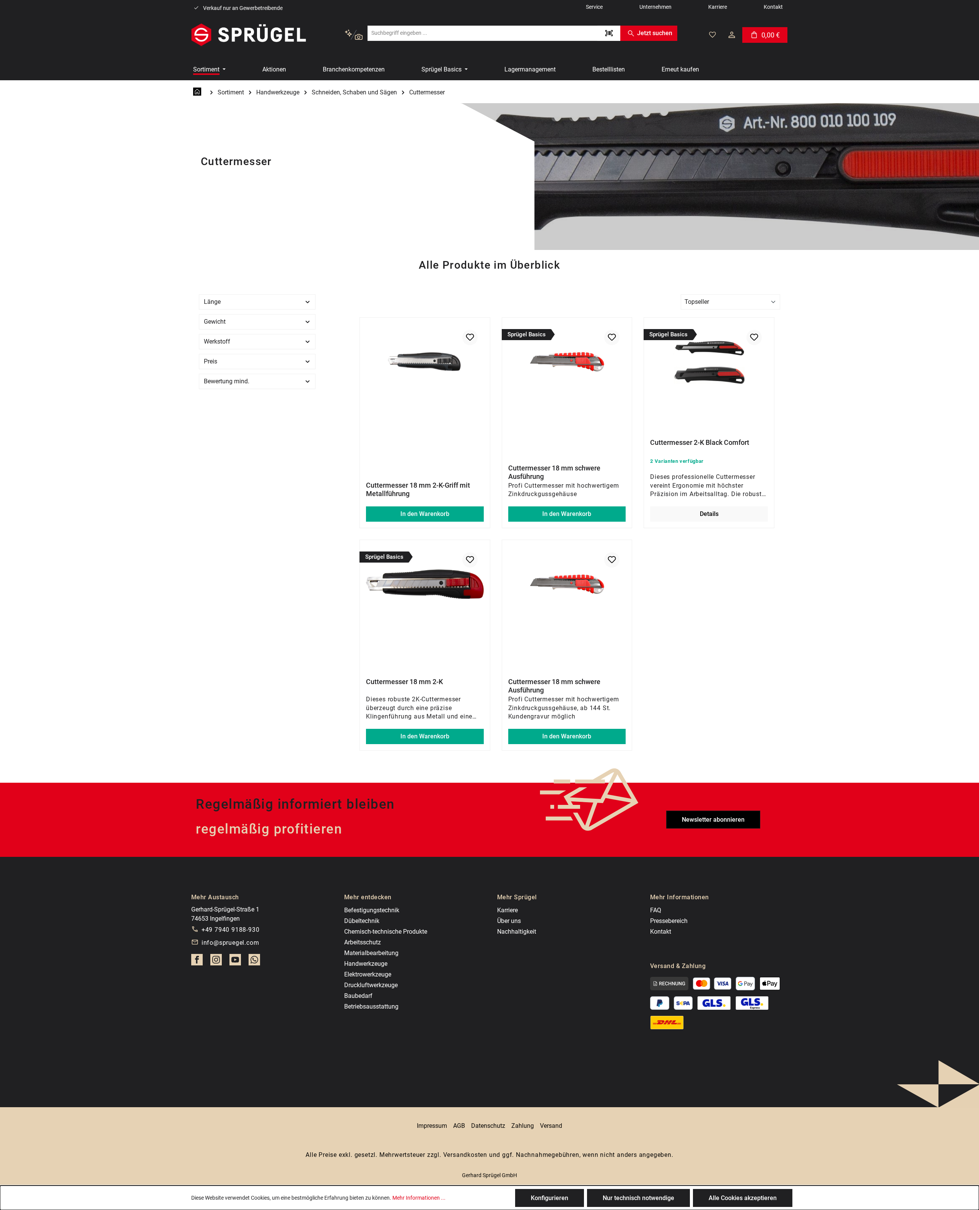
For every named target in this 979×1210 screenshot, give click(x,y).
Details (709, 513)
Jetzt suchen (654, 33)
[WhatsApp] (254, 962)
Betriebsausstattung (371, 1006)
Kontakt (660, 931)
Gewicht (215, 321)
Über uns (509, 921)
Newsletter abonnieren (713, 819)
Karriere (507, 910)
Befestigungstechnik (371, 910)
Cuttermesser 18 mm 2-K (404, 682)
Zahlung (522, 1125)
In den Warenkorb (424, 513)
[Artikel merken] (470, 337)
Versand (551, 1125)
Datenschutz (488, 1125)
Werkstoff (217, 341)
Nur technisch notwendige (638, 1198)
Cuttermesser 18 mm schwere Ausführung (554, 472)
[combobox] (482, 33)
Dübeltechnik (361, 921)
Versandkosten (465, 1154)
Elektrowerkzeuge (367, 974)
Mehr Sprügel (517, 897)
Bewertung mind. (226, 381)
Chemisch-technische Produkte (385, 931)
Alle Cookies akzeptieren (743, 1198)
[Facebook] (197, 962)
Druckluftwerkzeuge (371, 985)
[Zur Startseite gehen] (248, 34)
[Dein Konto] (732, 35)
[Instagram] (216, 962)
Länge (212, 301)
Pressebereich (669, 921)
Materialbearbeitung (371, 953)
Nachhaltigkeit (516, 931)
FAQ (655, 910)
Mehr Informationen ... (419, 1198)
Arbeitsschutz (362, 942)
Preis (210, 361)
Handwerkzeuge (365, 963)
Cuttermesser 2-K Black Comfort (699, 442)
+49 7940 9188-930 (231, 929)
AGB (459, 1125)
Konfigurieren (549, 1198)
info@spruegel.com (230, 942)
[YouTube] (235, 962)
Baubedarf (358, 995)
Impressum (432, 1125)
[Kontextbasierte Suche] (354, 35)
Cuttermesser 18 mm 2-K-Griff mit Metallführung (418, 489)
